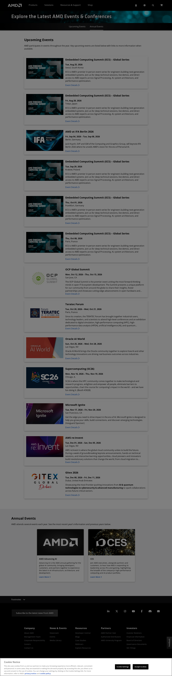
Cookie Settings (123, 667)
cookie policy (45, 673)
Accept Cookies (140, 667)
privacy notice (30, 673)
